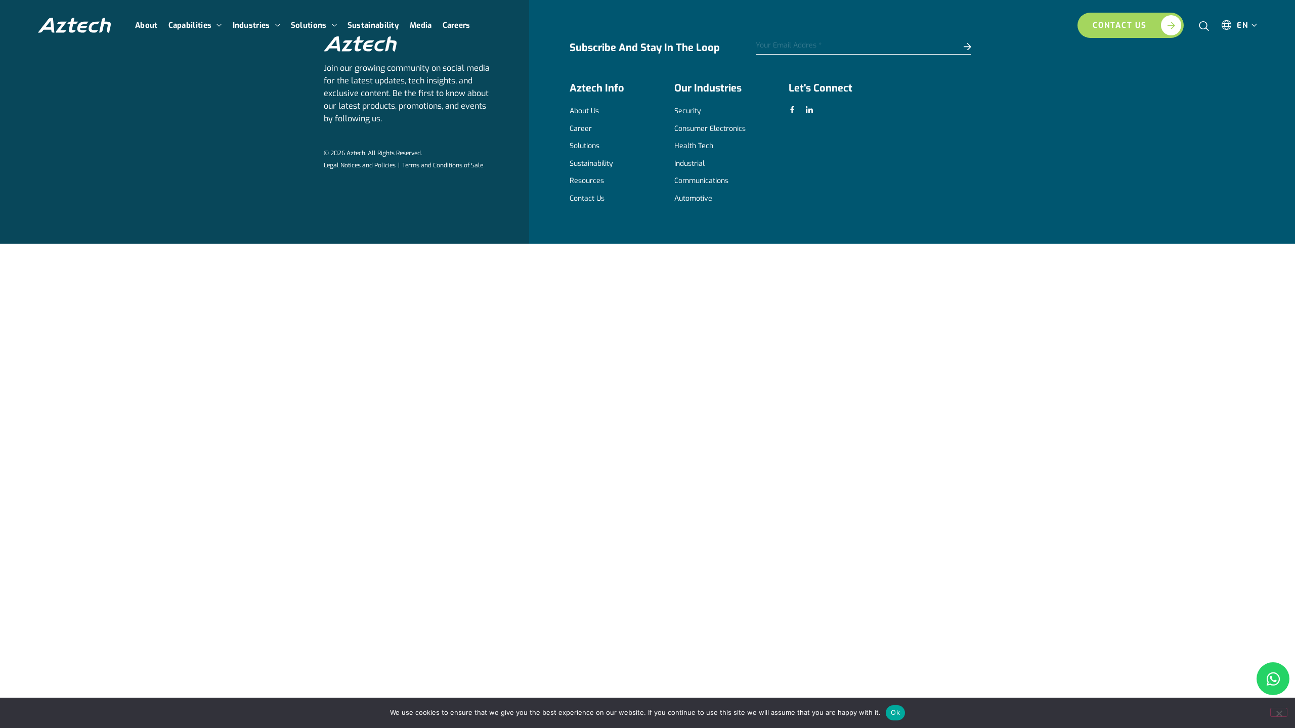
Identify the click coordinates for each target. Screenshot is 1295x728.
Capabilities (190, 25)
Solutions (309, 25)
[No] (1278, 712)
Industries (251, 25)
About (146, 25)
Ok (895, 712)
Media (421, 25)
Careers (456, 25)
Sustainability (373, 25)
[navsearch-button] (1204, 22)
